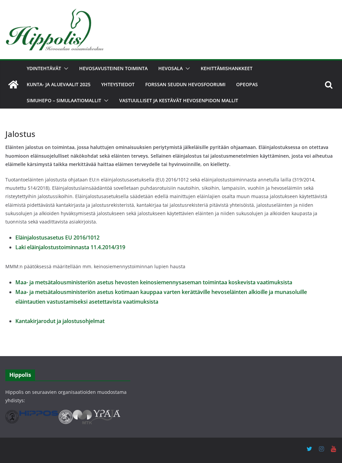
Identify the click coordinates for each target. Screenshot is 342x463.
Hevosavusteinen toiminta (113, 68)
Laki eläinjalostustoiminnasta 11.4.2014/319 (70, 247)
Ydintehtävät (44, 68)
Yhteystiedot (118, 84)
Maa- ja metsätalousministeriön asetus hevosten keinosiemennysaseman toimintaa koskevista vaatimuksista (153, 282)
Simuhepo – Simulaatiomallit (64, 100)
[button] (64, 68)
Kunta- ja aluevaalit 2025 (59, 84)
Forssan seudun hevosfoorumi (185, 84)
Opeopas (247, 84)
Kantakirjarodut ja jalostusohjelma (59, 321)
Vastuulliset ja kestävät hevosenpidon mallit (178, 100)
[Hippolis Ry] (13, 84)
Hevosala (170, 68)
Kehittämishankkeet (226, 68)
